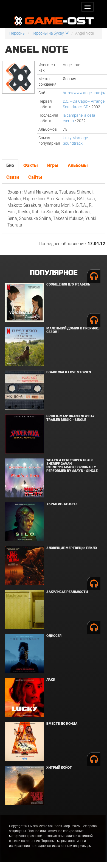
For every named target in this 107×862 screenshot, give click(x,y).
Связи (12, 177)
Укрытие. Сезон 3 (61, 504)
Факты (30, 165)
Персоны (17, 33)
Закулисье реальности (67, 592)
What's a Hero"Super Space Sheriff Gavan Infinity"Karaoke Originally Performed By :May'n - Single (72, 465)
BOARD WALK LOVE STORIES (68, 372)
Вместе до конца (61, 724)
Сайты (35, 177)
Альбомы (78, 165)
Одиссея (53, 636)
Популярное (53, 273)
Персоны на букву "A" (50, 33)
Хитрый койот (59, 767)
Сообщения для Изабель (68, 284)
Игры (52, 165)
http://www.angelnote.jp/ (84, 93)
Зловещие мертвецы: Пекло (71, 548)
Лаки (50, 680)
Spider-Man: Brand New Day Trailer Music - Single (70, 418)
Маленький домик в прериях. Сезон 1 (72, 330)
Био (10, 165)
